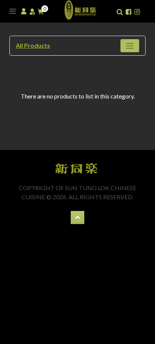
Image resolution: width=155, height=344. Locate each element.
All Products (33, 45)
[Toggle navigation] (129, 45)
